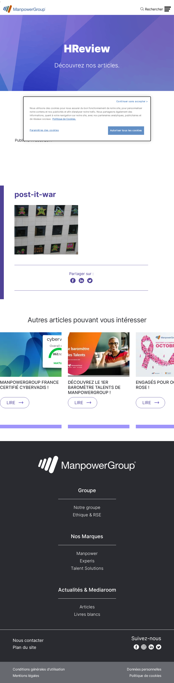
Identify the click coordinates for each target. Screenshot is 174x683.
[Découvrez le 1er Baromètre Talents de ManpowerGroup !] (98, 356)
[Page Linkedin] (151, 646)
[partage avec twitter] (90, 280)
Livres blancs (87, 614)
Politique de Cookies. (64, 118)
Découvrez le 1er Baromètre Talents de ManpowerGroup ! (94, 387)
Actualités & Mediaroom (87, 590)
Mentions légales (26, 675)
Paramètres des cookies (44, 130)
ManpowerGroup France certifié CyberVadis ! (29, 385)
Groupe (87, 490)
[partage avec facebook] (73, 280)
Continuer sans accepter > (132, 101)
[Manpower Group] (24, 9)
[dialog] (87, 119)
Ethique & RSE (87, 514)
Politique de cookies (145, 675)
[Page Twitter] (158, 646)
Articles (87, 606)
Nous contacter (28, 640)
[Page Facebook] (136, 646)
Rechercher (154, 9)
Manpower (87, 553)
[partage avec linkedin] (81, 280)
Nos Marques (87, 536)
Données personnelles (144, 669)
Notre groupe (87, 507)
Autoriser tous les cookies (126, 130)
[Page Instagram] (143, 646)
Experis (87, 560)
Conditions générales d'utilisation (39, 669)
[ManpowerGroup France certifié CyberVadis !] (31, 356)
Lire (11, 402)
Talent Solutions (87, 568)
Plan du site (24, 647)
